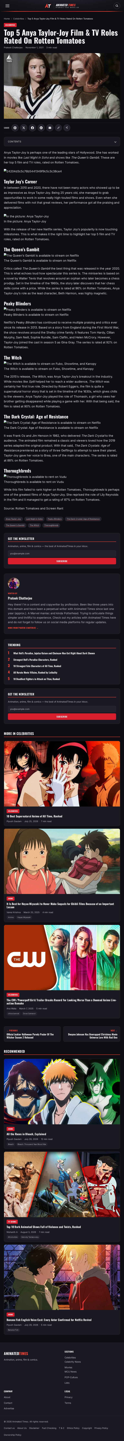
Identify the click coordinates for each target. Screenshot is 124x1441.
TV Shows (12, 1221)
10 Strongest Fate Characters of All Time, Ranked (37, 666)
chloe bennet (13, 1013)
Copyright (87, 1428)
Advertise (9, 1408)
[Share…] (66, 127)
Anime (10, 898)
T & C (61, 1428)
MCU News (71, 1371)
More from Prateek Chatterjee (23, 627)
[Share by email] (50, 128)
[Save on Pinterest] (15, 128)
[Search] (117, 6)
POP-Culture (71, 1377)
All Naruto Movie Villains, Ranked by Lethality (35, 672)
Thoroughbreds (51, 525)
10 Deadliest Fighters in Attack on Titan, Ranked (36, 678)
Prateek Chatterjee (13, 47)
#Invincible (12, 1237)
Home (7, 18)
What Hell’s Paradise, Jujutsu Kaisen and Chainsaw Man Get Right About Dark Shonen (54, 653)
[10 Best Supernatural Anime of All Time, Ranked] (62, 774)
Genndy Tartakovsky (30, 1237)
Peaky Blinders (55, 519)
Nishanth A (12, 1232)
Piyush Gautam (14, 821)
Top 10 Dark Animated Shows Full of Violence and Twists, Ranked (44, 1227)
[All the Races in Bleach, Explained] (62, 1091)
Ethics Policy (73, 1428)
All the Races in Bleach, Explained (26, 1134)
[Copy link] (58, 127)
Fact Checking (49, 1428)
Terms (68, 1402)
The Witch (34, 525)
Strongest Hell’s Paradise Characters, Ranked (35, 659)
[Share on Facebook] (32, 128)
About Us (22, 1428)
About (7, 1397)
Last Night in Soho (34, 519)
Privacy (68, 1397)
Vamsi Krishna (14, 912)
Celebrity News (73, 1361)
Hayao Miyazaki (24, 917)
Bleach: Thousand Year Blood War (32, 1144)
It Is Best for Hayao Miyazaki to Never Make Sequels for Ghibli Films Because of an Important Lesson (60, 905)
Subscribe (62, 561)
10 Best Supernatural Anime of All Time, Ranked (34, 816)
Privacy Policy (101, 1428)
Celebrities (18, 18)
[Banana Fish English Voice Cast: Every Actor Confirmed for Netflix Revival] (62, 1277)
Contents (14, 141)
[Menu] (7, 5)
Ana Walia (11, 1008)
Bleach (11, 1144)
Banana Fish (13, 1330)
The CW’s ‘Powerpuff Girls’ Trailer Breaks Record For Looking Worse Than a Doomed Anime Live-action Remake (62, 1001)
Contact (8, 1402)
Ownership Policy (12, 1435)
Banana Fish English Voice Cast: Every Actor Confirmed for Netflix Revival (49, 1320)
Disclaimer (34, 1428)
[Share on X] (23, 128)
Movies (68, 1367)
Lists (67, 1382)
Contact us (9, 1428)
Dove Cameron (29, 1013)
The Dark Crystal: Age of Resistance (83, 519)
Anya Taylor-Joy (13, 519)
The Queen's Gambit (15, 525)
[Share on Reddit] (41, 128)
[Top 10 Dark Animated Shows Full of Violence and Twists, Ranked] (62, 1184)
